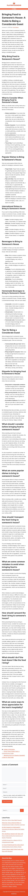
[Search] (22, 810)
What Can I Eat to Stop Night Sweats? (12, 820)
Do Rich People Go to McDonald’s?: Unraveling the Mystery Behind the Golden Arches (13, 829)
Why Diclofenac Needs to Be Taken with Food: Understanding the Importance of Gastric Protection (12, 835)
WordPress (13, 893)
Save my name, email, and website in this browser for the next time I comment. (14, 796)
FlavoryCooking (15, 891)
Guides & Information (9, 749)
